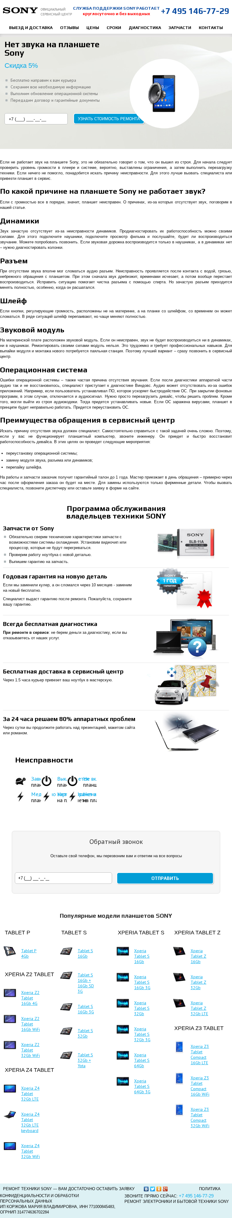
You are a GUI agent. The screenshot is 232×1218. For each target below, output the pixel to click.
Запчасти (180, 27)
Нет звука (94, 794)
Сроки (114, 27)
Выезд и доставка (31, 27)
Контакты (211, 27)
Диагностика (145, 27)
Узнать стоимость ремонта (109, 119)
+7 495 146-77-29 (195, 11)
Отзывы (69, 27)
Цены (92, 27)
